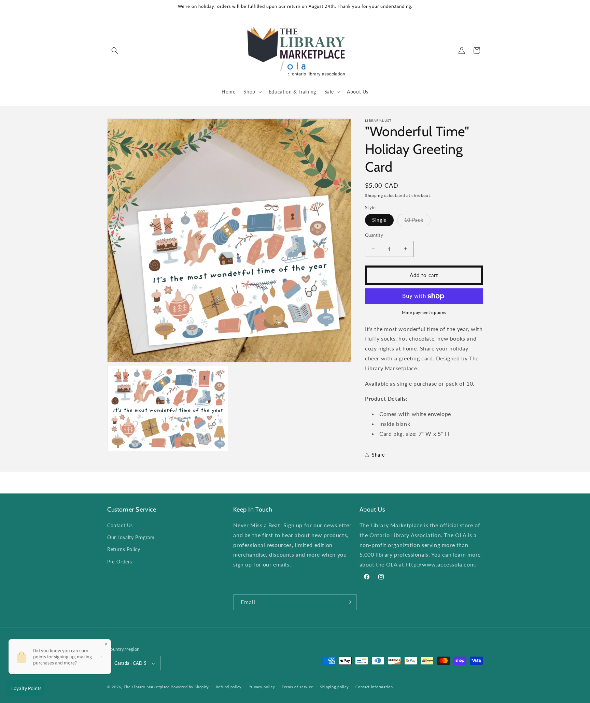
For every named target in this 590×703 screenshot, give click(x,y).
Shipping (374, 195)
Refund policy (229, 687)
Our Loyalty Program (130, 537)
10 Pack (417, 221)
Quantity (374, 235)
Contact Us (120, 525)
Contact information (374, 687)
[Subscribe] (348, 602)
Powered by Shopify (190, 687)
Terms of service (297, 687)
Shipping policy (334, 687)
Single (379, 220)
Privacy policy (262, 687)
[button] (114, 50)
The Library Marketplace (147, 687)
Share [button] (378, 455)
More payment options (424, 312)
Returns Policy (123, 550)
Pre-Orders (119, 561)
